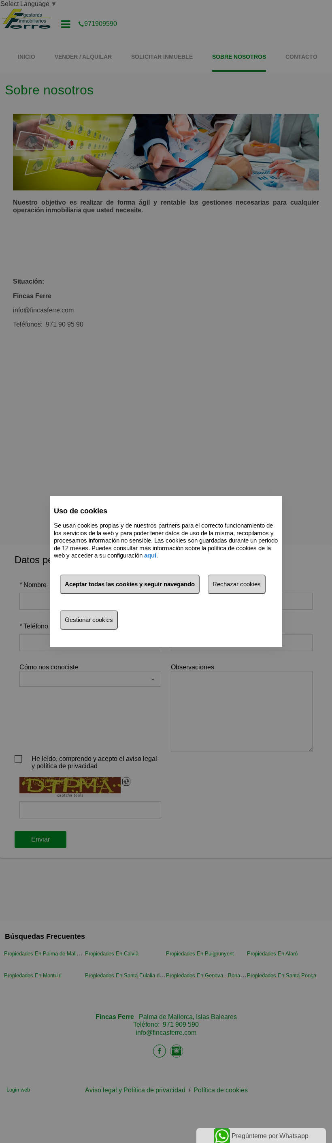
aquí (150, 555)
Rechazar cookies (237, 584)
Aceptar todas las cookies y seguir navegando (130, 584)
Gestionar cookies (89, 619)
